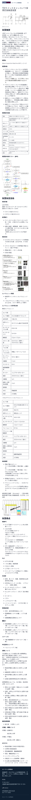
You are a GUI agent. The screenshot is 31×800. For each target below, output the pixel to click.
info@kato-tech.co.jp (8, 791)
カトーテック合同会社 (16, 2)
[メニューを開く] (28, 3)
